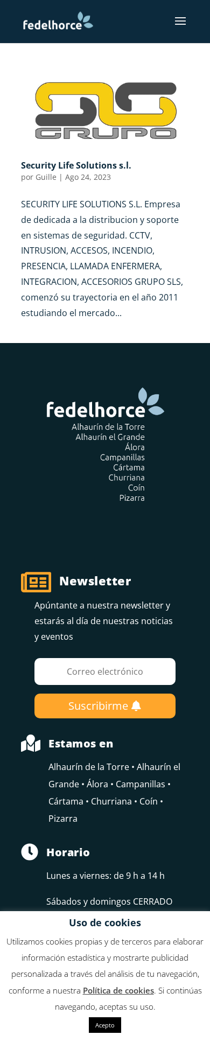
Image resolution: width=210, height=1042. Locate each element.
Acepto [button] (105, 1025)
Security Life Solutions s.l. (76, 165)
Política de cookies (118, 990)
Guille (46, 177)
